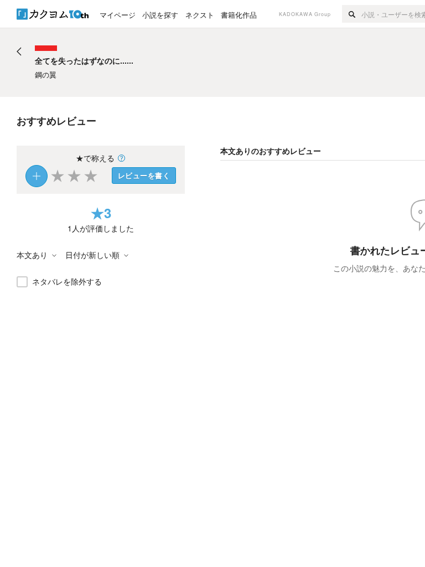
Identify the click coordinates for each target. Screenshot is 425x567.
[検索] (351, 14)
